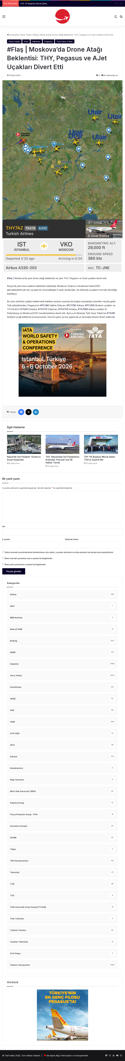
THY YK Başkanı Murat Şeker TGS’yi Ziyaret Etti (42, 3)
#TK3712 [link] (42, 309)
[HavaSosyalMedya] (62, 16)
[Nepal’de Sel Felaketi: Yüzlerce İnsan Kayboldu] (24, 444)
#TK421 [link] (24, 309)
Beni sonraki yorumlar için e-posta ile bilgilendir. (29, 558)
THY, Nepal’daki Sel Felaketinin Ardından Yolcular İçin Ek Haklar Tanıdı (62, 459)
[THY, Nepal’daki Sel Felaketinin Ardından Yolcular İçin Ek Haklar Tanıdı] (63, 444)
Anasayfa (14, 35)
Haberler (36, 41)
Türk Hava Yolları (65, 41)
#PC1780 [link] (71, 305)
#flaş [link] (9, 278)
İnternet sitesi (71, 539)
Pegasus (48, 41)
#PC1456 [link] (90, 305)
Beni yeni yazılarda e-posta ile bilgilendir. (25, 564)
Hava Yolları (26, 35)
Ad (3, 526)
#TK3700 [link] (63, 309)
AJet (26, 41)
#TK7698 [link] (83, 309)
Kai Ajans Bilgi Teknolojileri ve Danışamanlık (67, 1055)
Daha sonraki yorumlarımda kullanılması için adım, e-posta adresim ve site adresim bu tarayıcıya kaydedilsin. (59, 552)
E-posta (6, 539)
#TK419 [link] (111, 313)
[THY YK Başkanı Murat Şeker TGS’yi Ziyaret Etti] (101, 444)
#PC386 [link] (44, 305)
